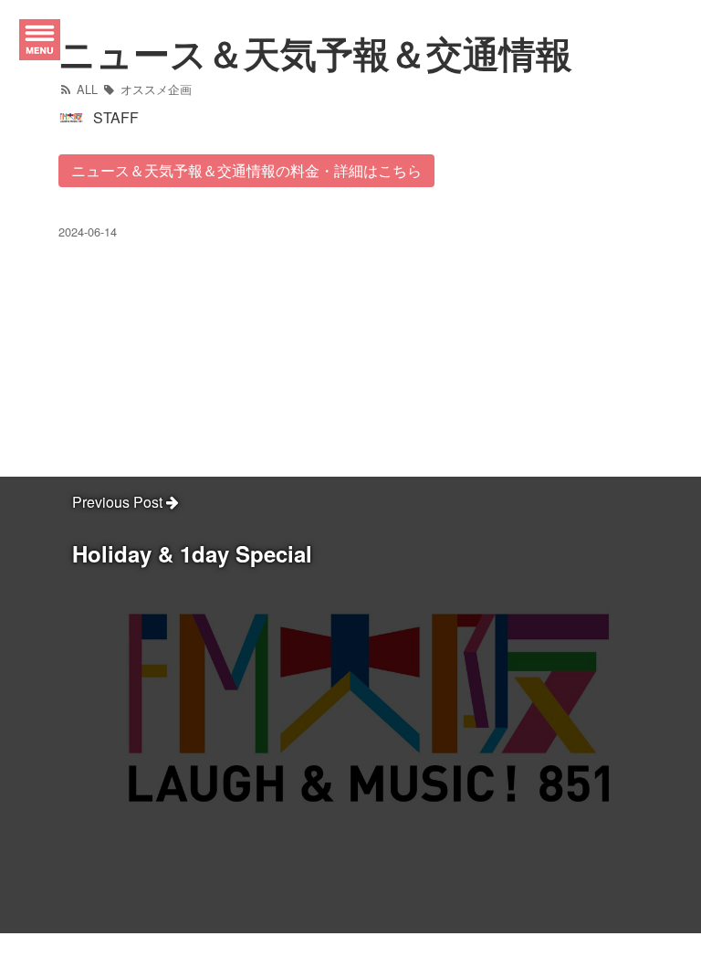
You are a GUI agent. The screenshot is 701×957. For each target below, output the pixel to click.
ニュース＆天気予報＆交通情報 (315, 52)
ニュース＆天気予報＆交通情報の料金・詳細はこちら (246, 170)
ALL (85, 89)
